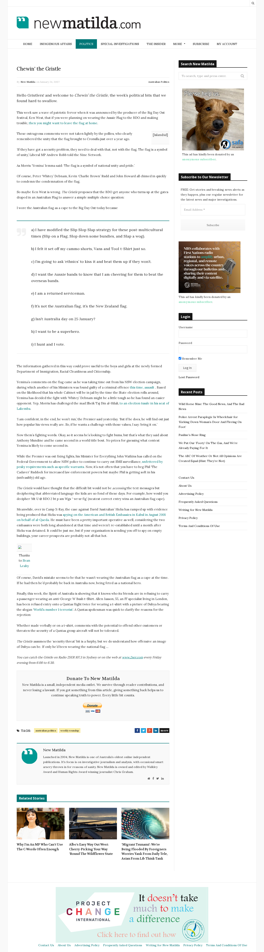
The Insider (156, 44)
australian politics (45, 730)
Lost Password (189, 377)
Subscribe (201, 44)
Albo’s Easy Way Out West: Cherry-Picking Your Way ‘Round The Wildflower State (91, 849)
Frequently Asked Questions (198, 502)
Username (186, 327)
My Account (227, 44)
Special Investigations (120, 44)
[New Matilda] (78, 23)
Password (185, 343)
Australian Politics (158, 81)
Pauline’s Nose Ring (192, 435)
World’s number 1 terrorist (53, 610)
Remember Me (191, 358)
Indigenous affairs (56, 44)
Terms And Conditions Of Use (199, 526)
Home (27, 44)
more (164, 730)
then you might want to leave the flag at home (63, 123)
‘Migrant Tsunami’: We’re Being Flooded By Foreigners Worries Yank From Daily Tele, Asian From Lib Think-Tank (144, 851)
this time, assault (142, 387)
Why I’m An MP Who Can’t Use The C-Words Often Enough (40, 846)
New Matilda (28, 81)
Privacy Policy (188, 518)
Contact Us (186, 478)
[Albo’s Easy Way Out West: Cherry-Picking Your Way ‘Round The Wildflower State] (93, 824)
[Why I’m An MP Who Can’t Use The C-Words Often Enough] (41, 824)
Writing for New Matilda (195, 510)
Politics (86, 44)
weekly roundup (69, 730)
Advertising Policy (191, 494)
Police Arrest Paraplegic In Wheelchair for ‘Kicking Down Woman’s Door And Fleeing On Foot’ (210, 422)
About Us (185, 486)
